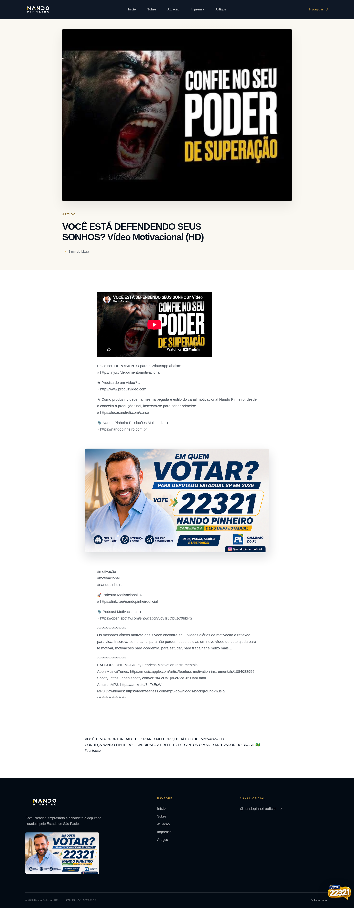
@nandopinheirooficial (261, 809)
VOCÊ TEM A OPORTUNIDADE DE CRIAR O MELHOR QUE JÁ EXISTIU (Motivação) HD (154, 739)
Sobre (151, 9)
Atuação (173, 9)
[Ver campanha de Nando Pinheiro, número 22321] (339, 893)
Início (132, 9)
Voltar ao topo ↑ (320, 900)
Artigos (221, 9)
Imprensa (197, 9)
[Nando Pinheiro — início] (38, 9)
